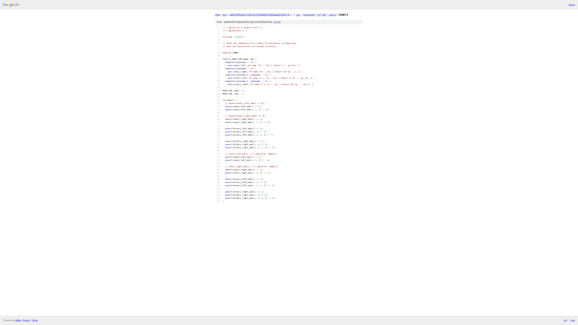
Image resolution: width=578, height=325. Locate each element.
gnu (217, 14)
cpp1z (332, 14)
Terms (35, 320)
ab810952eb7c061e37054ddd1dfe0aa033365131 (260, 14)
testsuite (309, 14)
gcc (225, 14)
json (572, 320)
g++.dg (321, 14)
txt (565, 320)
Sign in (572, 4)
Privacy (26, 320)
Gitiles (18, 320)
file (277, 22)
